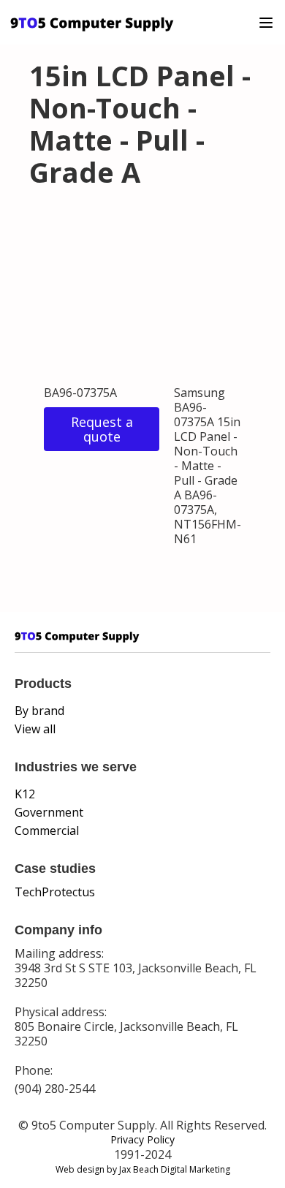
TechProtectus (55, 892)
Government (49, 812)
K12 (25, 794)
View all (35, 729)
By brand (39, 710)
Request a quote (102, 429)
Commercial (47, 830)
